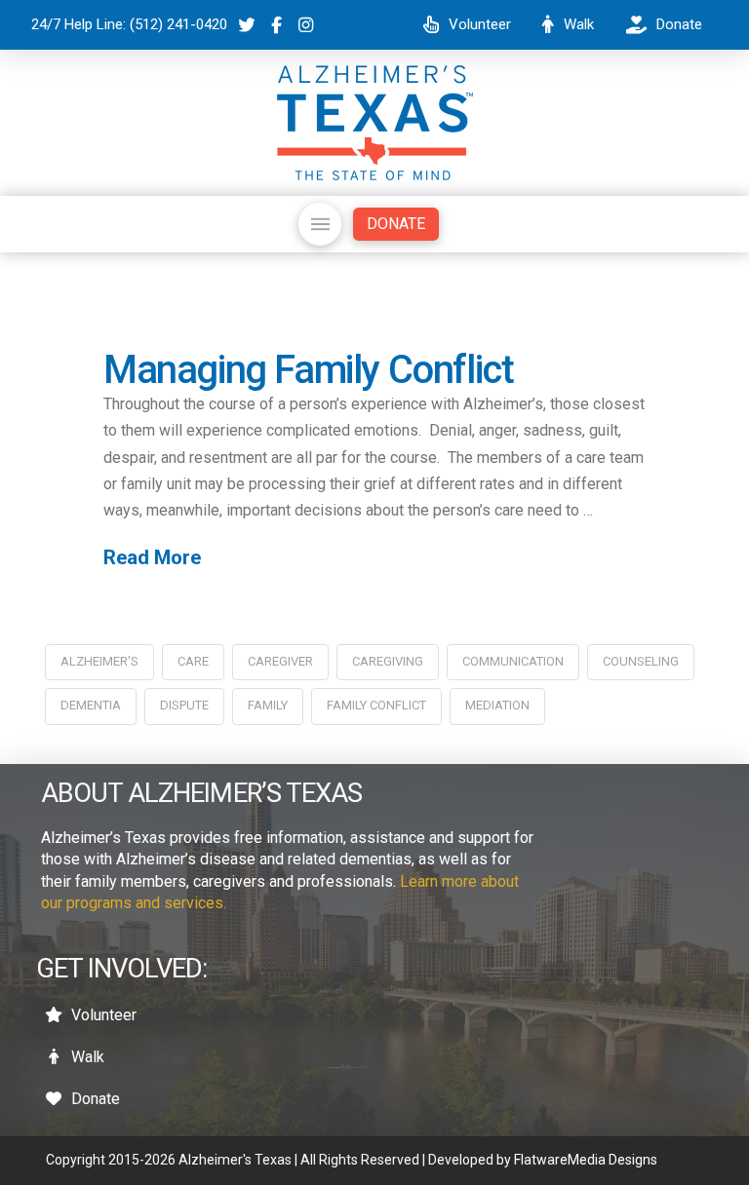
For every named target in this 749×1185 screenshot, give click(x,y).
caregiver (280, 661)
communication (513, 661)
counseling (641, 661)
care (193, 661)
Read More (152, 557)
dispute (184, 705)
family (268, 705)
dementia (90, 705)
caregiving (387, 661)
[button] (319, 224)
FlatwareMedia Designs (585, 1159)
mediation (497, 705)
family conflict (376, 705)
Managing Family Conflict (308, 370)
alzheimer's (99, 661)
